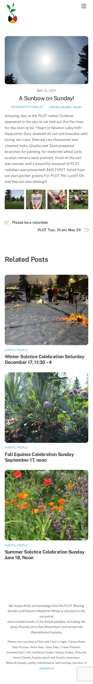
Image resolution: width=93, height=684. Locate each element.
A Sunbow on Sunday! (46, 98)
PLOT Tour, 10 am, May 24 (59, 230)
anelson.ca (46, 668)
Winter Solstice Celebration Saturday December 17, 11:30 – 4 (45, 359)
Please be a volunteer (30, 222)
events (54, 107)
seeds (77, 107)
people (66, 107)
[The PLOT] (12, 21)
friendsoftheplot (27, 107)
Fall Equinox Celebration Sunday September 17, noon (39, 457)
